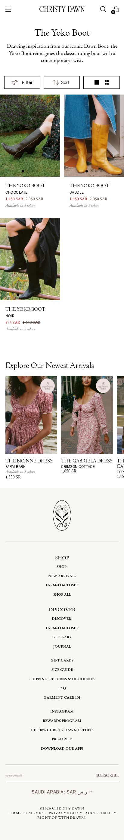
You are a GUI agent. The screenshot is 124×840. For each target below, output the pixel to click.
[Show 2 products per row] (107, 82)
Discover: (62, 618)
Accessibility (100, 813)
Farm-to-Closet (62, 585)
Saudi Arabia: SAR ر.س (60, 792)
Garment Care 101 (62, 697)
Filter (27, 82)
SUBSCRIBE (107, 776)
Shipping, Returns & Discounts (62, 679)
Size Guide (62, 669)
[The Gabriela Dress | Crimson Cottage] (87, 415)
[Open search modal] (103, 9)
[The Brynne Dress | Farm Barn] (31, 415)
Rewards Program (62, 720)
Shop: (62, 566)
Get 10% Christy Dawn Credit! (62, 730)
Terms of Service (27, 813)
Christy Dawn (68, 808)
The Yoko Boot (25, 189)
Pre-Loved (62, 739)
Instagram (62, 711)
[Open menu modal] (8, 9)
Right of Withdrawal (62, 818)
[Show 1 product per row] (96, 82)
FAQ (62, 688)
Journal (62, 646)
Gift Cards (62, 660)
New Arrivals (62, 576)
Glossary (62, 637)
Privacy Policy (65, 813)
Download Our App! (62, 748)
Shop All (62, 594)
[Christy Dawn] (62, 9)
